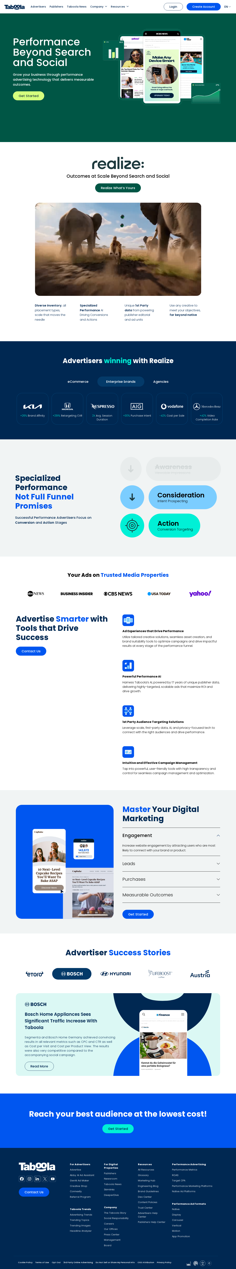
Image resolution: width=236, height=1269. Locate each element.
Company (96, 6)
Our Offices (111, 1229)
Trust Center (145, 1207)
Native (176, 1209)
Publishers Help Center (151, 1222)
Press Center (111, 1234)
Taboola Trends (80, 1209)
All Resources (146, 1169)
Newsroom (110, 1178)
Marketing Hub (146, 1180)
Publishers (56, 6)
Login (173, 7)
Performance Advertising (189, 1164)
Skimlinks (109, 1189)
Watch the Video (178, 288)
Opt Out (56, 1262)
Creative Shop (78, 1186)
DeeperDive (111, 1195)
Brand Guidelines (148, 1191)
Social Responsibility (116, 1218)
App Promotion (181, 1236)
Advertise (75, 1169)
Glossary (143, 1175)
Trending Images (80, 1225)
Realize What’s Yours (118, 188)
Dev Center (145, 1197)
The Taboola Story (115, 1213)
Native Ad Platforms (183, 1191)
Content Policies (147, 1202)
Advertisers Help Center (148, 1214)
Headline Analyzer (81, 1231)
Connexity (76, 1191)
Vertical (176, 1225)
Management (112, 1240)
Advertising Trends (81, 1214)
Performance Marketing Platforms (192, 1186)
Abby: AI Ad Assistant (82, 1175)
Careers (109, 1223)
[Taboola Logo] (14, 7)
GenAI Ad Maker (79, 1180)
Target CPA (178, 1180)
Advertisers (38, 6)
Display (176, 1214)
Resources (118, 6)
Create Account (203, 7)
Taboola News (76, 6)
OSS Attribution (146, 1262)
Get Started (29, 96)
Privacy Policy (164, 1262)
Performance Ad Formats (189, 1204)
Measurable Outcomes (147, 895)
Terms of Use (42, 1262)
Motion (176, 1231)
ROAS (175, 1175)
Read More (39, 1066)
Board (107, 1245)
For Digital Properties (111, 1166)
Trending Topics (79, 1220)
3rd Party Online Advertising (78, 1262)
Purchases (133, 879)
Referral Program (80, 1197)
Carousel (177, 1220)
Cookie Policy (25, 1262)
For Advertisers (80, 1164)
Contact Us (31, 651)
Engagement (137, 835)
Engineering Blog (148, 1186)
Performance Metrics (184, 1169)
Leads (128, 864)
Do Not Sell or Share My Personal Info (115, 1262)
